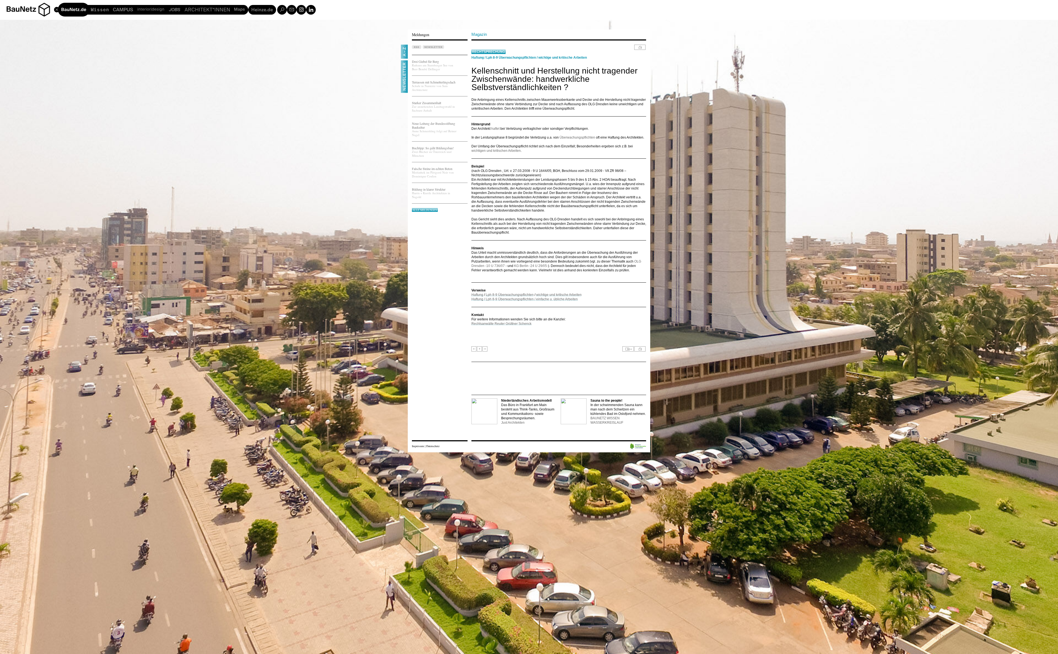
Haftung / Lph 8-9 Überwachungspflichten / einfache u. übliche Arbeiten (524, 299)
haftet (495, 129)
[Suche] (282, 10)
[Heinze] (262, 10)
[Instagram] (301, 10)
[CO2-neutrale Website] (638, 447)
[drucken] (640, 47)
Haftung (477, 58)
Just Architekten (513, 423)
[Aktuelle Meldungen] (479, 349)
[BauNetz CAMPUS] (123, 10)
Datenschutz (432, 446)
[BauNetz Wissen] (99, 10)
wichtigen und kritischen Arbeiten (496, 151)
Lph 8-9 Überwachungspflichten (511, 58)
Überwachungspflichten (577, 137)
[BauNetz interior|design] (150, 10)
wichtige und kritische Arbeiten (562, 58)
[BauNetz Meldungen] (74, 10)
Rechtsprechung (488, 52)
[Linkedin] (311, 10)
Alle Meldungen (424, 210)
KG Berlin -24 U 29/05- (531, 266)
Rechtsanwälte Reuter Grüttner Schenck (501, 324)
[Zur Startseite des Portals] (30, 9)
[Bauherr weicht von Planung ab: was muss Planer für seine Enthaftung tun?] (473, 349)
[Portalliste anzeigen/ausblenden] (44, 9)
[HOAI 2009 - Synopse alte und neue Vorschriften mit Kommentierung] (484, 349)
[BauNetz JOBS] (174, 10)
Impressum (418, 446)
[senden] (628, 349)
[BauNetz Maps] (239, 10)
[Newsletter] (291, 10)
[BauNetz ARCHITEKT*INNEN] (207, 10)
